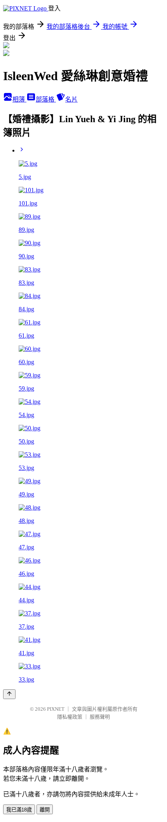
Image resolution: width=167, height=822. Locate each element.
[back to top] (9, 694)
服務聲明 (100, 717)
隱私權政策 (69, 717)
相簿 (19, 99)
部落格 (46, 99)
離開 (45, 810)
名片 (71, 99)
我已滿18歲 (19, 810)
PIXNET (55, 709)
